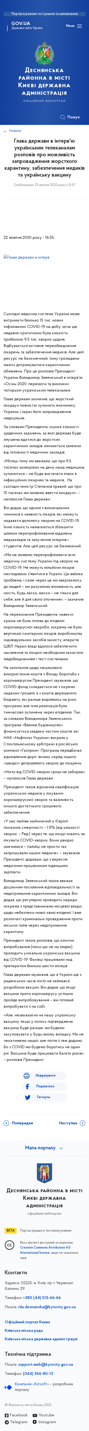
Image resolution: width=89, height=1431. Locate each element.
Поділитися (45, 1086)
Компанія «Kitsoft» (32, 1384)
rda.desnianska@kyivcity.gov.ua (47, 1307)
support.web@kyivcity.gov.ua (45, 1365)
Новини (15, 131)
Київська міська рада (24, 1331)
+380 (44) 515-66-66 (42, 1298)
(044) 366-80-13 (38, 1374)
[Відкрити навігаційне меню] (79, 26)
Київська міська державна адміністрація (41, 1339)
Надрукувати (46, 1075)
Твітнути (43, 1097)
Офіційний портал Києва (27, 1322)
